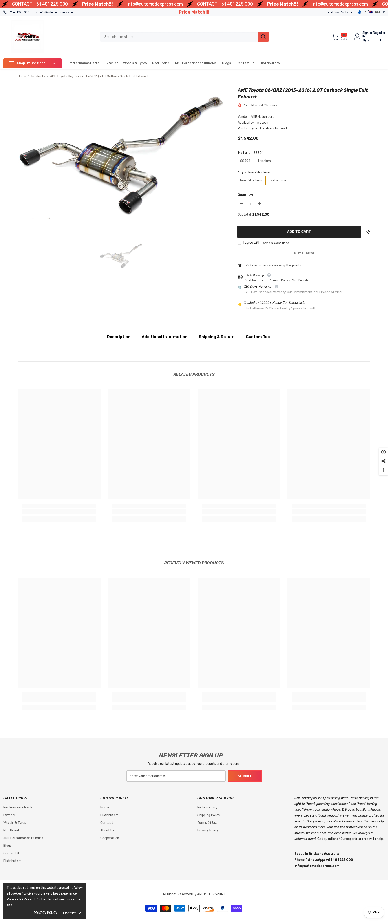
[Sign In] (357, 36)
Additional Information (164, 336)
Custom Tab (258, 336)
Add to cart (300, 232)
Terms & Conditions (275, 243)
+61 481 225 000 (50, 4)
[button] (383, 452)
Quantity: (245, 195)
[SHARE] (366, 232)
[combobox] (179, 37)
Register (379, 33)
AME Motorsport (262, 117)
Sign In (365, 34)
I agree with (251, 243)
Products (38, 76)
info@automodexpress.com (155, 4)
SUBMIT (245, 776)
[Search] (184, 37)
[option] (121, 153)
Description (118, 336)
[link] (59, 511)
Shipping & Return (217, 336)
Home (22, 76)
